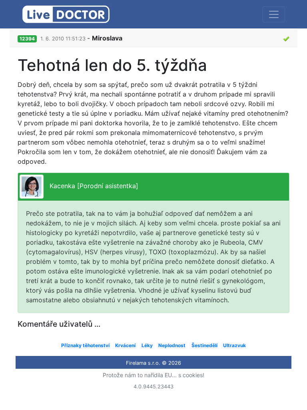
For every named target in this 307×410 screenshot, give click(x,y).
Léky (147, 345)
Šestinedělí (204, 345)
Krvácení (125, 345)
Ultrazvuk (234, 345)
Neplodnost (171, 345)
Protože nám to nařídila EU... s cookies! (153, 375)
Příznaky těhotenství (85, 345)
